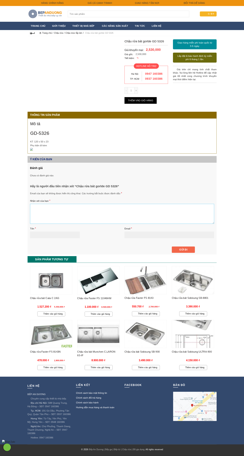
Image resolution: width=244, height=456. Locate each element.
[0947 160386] (7, 447)
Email (128, 228)
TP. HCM (134, 79)
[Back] (32, 33)
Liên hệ (157, 26)
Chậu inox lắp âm (73, 33)
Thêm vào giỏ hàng (140, 100)
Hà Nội (134, 74)
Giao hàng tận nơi (146, 3)
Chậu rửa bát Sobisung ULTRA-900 (192, 351)
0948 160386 (58, 422)
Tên (33, 228)
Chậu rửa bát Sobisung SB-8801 (190, 297)
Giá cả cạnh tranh (99, 3)
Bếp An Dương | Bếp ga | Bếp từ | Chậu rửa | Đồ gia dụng (116, 449)
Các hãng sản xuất (115, 26)
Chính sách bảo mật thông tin (91, 393)
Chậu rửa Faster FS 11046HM (94, 298)
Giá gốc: (128, 54)
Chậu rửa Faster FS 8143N (45, 351)
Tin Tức (140, 26)
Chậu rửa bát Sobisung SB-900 (142, 351)
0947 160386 (154, 73)
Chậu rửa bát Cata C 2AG (44, 298)
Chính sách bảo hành (87, 402)
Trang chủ (38, 26)
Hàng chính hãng (52, 3)
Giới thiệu (59, 26)
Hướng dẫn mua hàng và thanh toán (95, 407)
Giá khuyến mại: (134, 50)
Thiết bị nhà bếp (83, 26)
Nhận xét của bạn (40, 200)
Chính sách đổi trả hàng (88, 397)
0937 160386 (154, 78)
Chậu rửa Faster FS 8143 (138, 297)
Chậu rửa (58, 33)
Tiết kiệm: (129, 58)
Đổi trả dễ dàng (194, 3)
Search (186, 14)
